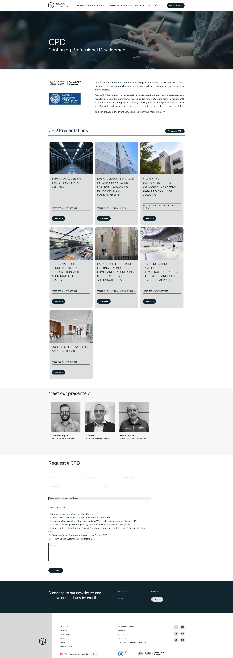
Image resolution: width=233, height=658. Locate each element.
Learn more (58, 218)
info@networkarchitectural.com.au (132, 642)
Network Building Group (87, 654)
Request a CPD (175, 131)
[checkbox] (99, 510)
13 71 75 (122, 638)
